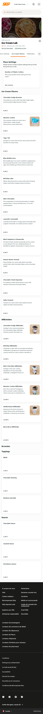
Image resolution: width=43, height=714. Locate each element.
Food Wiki (24, 610)
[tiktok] (22, 699)
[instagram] (16, 699)
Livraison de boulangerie (11, 623)
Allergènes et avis (20, 48)
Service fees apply (7, 48)
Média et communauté (29, 600)
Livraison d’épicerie (9, 639)
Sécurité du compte (8, 676)
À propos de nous (8, 588)
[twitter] (4, 699)
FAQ (3, 592)
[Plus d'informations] (39, 41)
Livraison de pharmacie (10, 646)
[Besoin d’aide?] (33, 4)
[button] (18, 54)
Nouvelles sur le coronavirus (11, 681)
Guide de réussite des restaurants (29, 605)
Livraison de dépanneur (10, 631)
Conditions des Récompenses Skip (13, 685)
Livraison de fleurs (8, 635)
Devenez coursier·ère (28, 592)
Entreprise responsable (10, 614)
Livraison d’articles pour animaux (14, 642)
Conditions (5, 658)
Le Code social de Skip (9, 667)
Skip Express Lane (8, 604)
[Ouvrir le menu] (39, 4)
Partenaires (25, 588)
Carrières (24, 596)
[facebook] (10, 699)
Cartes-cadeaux (7, 596)
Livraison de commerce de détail (14, 627)
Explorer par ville (8, 610)
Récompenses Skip (9, 600)
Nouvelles (24, 614)
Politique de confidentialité (11, 663)
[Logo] (7, 4)
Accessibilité (6, 672)
